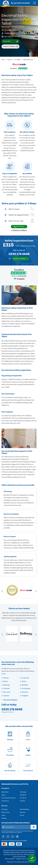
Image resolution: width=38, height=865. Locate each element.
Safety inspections (16, 240)
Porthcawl (25, 678)
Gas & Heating (24, 809)
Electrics (9, 59)
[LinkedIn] (17, 837)
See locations (10, 700)
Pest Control (6, 812)
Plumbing (4, 809)
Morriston (6, 692)
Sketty (23, 681)
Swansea (6, 688)
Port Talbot (18, 59)
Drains (22, 815)
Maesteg (6, 685)
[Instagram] (8, 837)
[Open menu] (34, 3)
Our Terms (23, 798)
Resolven (24, 692)
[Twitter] (12, 837)
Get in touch (20, 226)
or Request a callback (19, 230)
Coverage (23, 792)
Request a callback (9, 46)
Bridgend (24, 696)
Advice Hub (5, 792)
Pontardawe (25, 688)
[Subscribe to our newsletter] (33, 827)
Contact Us (5, 801)
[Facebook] (3, 837)
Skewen (6, 678)
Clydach (6, 696)
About (3, 795)
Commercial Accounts (9, 798)
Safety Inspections (28, 59)
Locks (3, 815)
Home (3, 59)
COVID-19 (23, 795)
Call (21, 3)
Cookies (22, 801)
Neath (5, 681)
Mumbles (24, 685)
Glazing (4, 818)
